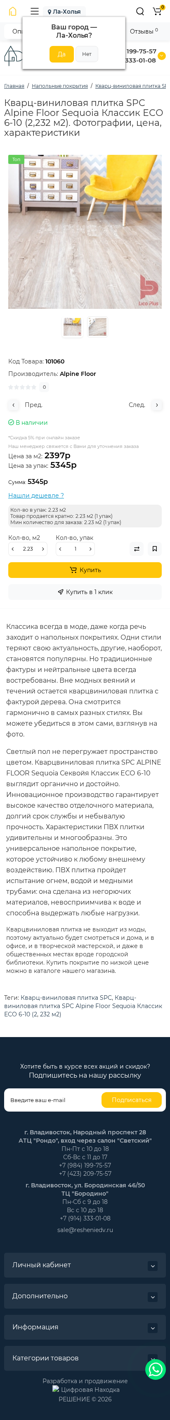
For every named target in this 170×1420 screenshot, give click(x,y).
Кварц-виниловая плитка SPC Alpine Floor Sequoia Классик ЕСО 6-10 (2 (83, 1006)
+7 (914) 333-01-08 (128, 60)
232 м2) (50, 1014)
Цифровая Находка (90, 1389)
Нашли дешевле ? (36, 495)
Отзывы (144, 31)
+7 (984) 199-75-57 (128, 51)
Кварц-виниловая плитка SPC (66, 997)
